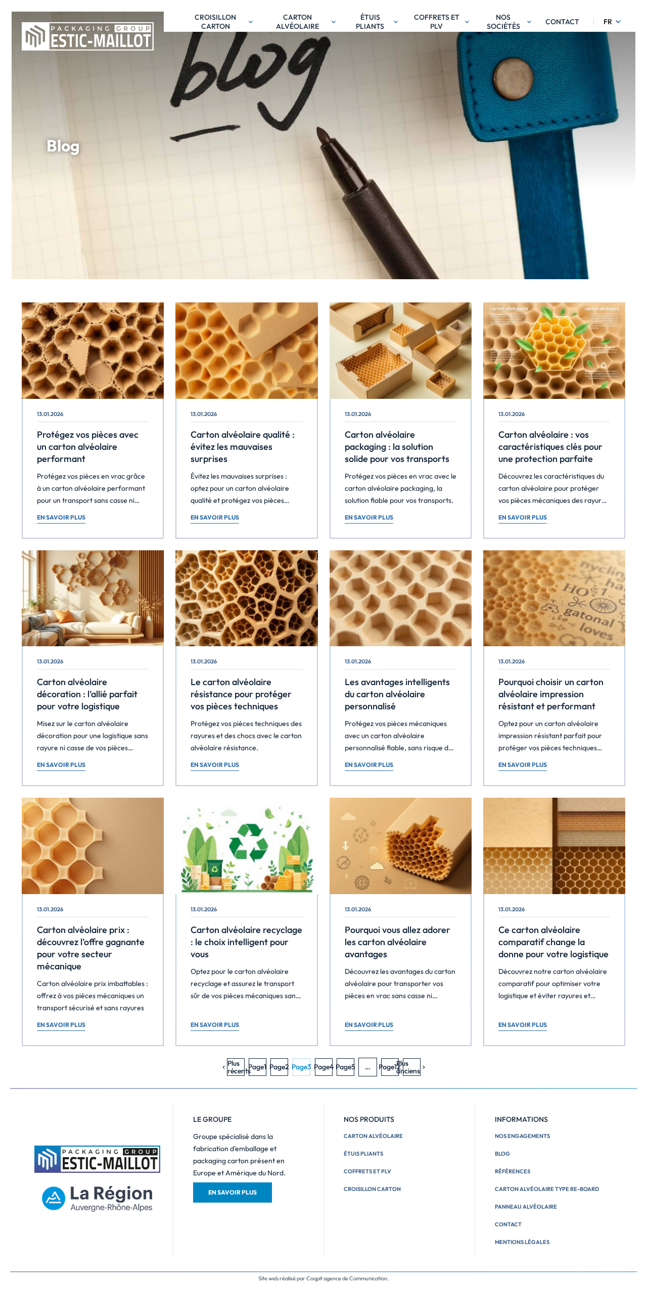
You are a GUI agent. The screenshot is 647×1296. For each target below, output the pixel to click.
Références (512, 1171)
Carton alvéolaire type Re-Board (547, 1189)
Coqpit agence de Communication (346, 1278)
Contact (562, 21)
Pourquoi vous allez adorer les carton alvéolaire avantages (397, 942)
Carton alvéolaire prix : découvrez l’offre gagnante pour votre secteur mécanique (91, 948)
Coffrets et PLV (436, 22)
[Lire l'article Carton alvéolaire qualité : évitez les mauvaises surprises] (246, 350)
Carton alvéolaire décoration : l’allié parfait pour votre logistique (87, 694)
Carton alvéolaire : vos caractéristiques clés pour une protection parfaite (550, 446)
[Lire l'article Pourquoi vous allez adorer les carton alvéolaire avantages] (401, 846)
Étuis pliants (370, 22)
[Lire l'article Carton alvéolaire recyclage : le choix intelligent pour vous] (246, 846)
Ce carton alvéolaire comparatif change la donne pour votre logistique (553, 942)
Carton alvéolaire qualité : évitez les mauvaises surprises (243, 446)
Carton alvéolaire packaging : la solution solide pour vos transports (397, 446)
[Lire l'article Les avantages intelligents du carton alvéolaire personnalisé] (401, 598)
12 (390, 1066)
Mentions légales (522, 1242)
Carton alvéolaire (297, 22)
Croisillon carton (215, 22)
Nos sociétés (503, 22)
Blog (502, 1153)
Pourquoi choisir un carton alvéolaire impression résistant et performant (551, 694)
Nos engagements (522, 1135)
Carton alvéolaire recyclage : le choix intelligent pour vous (246, 942)
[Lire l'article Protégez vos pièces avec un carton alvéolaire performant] (93, 350)
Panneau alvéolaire (526, 1206)
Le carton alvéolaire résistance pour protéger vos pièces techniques (241, 694)
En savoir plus (61, 517)
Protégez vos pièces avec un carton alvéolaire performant (87, 446)
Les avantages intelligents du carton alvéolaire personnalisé (397, 694)
